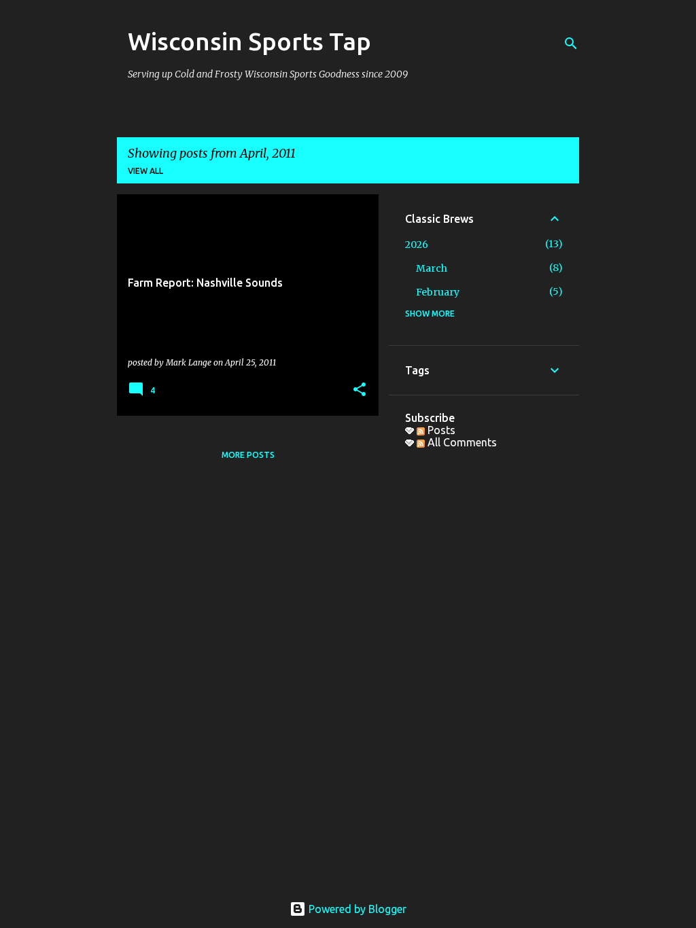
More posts (248, 454)
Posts (440, 430)
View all (145, 170)
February (437, 292)
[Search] (571, 43)
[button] (359, 390)
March (431, 268)
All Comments (461, 442)
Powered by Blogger (356, 909)
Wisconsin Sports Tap (249, 41)
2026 (416, 244)
